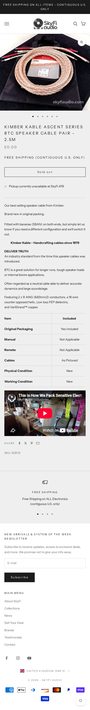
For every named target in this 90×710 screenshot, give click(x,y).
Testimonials (13, 637)
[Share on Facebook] (19, 443)
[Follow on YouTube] (29, 658)
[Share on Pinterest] (31, 443)
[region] (45, 493)
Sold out (45, 172)
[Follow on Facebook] (6, 658)
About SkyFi (12, 601)
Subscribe (19, 577)
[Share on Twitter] (25, 443)
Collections (12, 608)
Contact (9, 645)
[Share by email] (38, 443)
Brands (9, 630)
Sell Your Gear (14, 623)
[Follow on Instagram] (18, 658)
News (8, 616)
